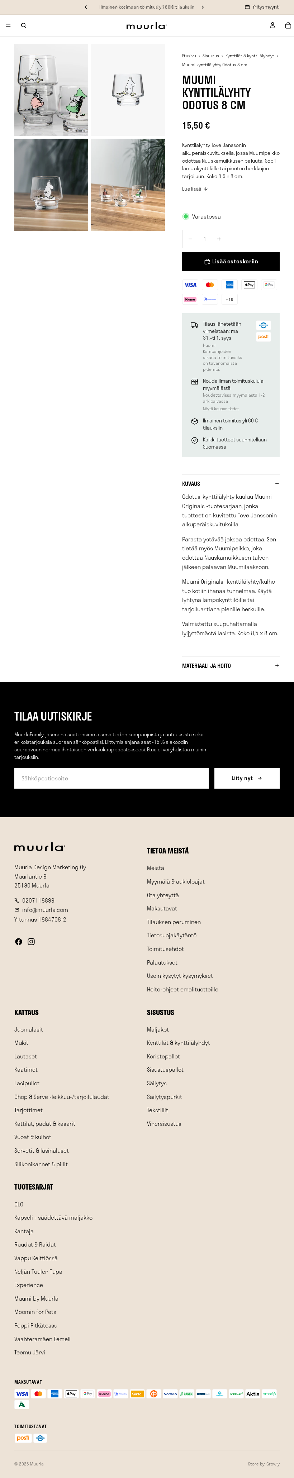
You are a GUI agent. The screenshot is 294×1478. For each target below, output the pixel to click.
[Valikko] (8, 25)
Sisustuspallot (165, 1069)
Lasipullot (26, 1082)
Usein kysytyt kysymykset (180, 975)
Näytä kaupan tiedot (221, 409)
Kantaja (24, 1230)
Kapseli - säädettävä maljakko (53, 1217)
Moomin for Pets (35, 1311)
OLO (18, 1203)
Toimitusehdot (165, 948)
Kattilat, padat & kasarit (44, 1123)
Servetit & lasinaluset (41, 1150)
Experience (28, 1284)
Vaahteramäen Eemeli (42, 1338)
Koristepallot (163, 1056)
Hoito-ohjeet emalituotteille (182, 988)
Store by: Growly (264, 1463)
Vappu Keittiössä (36, 1257)
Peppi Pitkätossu (35, 1325)
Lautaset (25, 1056)
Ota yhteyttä (163, 894)
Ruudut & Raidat (35, 1244)
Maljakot (158, 1028)
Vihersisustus (164, 1123)
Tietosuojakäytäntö (171, 935)
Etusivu (189, 55)
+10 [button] (230, 299)
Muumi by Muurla (36, 1297)
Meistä (155, 867)
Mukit (21, 1042)
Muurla (37, 1463)
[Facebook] (18, 941)
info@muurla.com (45, 909)
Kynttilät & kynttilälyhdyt (250, 55)
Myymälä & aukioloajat (176, 881)
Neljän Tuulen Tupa (38, 1271)
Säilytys (157, 1082)
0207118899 (38, 899)
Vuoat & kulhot (32, 1136)
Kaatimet (26, 1069)
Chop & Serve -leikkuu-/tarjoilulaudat (61, 1096)
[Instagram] (31, 941)
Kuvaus (191, 483)
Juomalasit (28, 1028)
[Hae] (24, 25)
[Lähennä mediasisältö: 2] (128, 90)
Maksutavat (162, 908)
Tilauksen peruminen (174, 921)
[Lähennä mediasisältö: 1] (51, 90)
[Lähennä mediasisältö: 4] (128, 185)
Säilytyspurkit (164, 1096)
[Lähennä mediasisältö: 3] (51, 185)
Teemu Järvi (29, 1352)
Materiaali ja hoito (206, 665)
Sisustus (211, 55)
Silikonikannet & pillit (41, 1163)
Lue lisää (191, 189)
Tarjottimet (28, 1109)
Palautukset (162, 961)
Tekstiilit (157, 1109)
